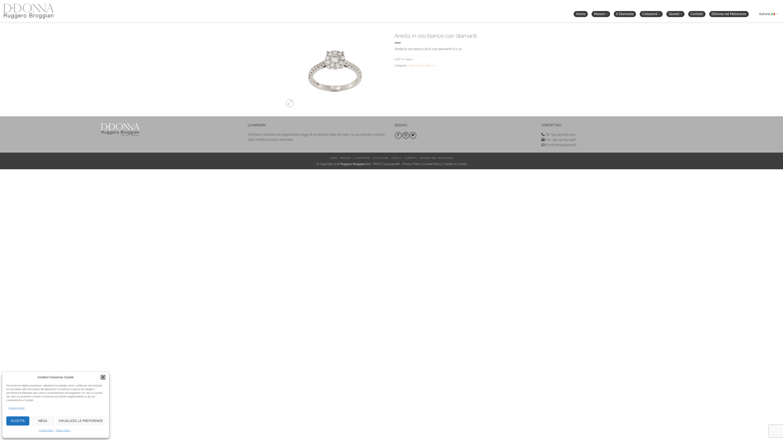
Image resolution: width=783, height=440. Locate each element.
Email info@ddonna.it (560, 145)
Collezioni (649, 14)
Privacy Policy (63, 430)
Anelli (411, 65)
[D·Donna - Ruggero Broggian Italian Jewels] (28, 10)
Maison (599, 14)
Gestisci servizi (16, 408)
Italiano (765, 14)
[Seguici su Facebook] (398, 135)
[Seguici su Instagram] (405, 135)
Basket (420, 65)
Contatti (697, 14)
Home (580, 14)
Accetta (18, 421)
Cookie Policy (46, 430)
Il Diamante (625, 14)
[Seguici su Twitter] (413, 135)
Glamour (430, 65)
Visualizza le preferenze (81, 421)
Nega (42, 421)
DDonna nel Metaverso (729, 14)
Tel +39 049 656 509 (560, 134)
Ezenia (462, 164)
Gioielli (674, 14)
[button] (103, 377)
